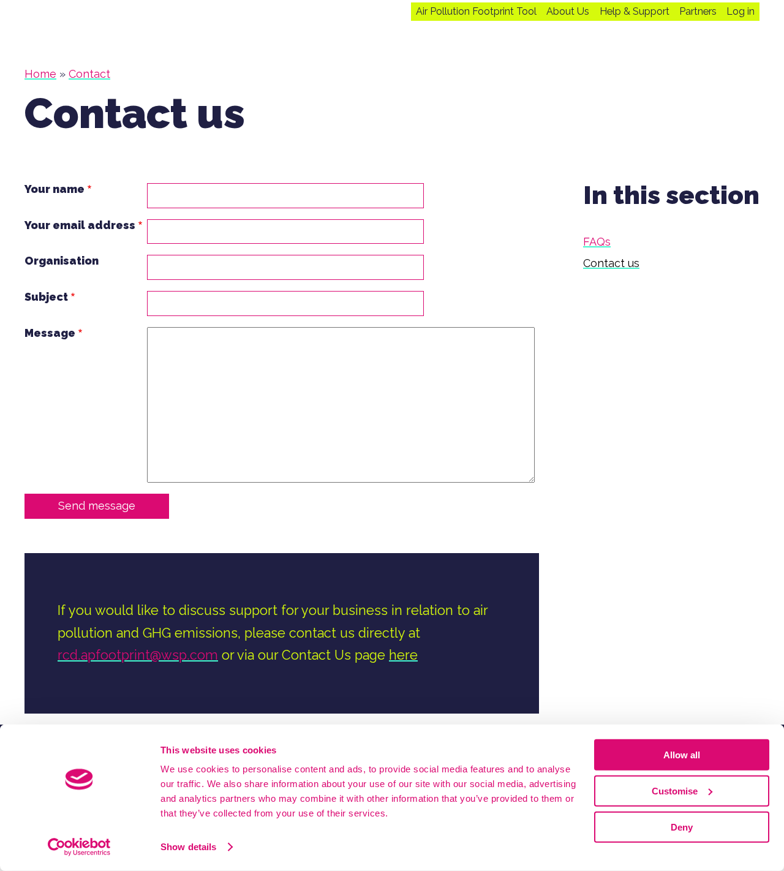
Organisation (61, 261)
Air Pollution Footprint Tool (476, 12)
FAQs (597, 241)
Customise (675, 791)
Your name (54, 189)
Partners (698, 12)
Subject (46, 297)
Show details (188, 847)
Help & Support (634, 12)
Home (40, 73)
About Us (567, 12)
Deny (682, 826)
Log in (740, 12)
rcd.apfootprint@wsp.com (138, 655)
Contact (89, 73)
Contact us (611, 263)
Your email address (79, 225)
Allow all (681, 755)
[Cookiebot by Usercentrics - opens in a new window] (79, 847)
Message (49, 333)
